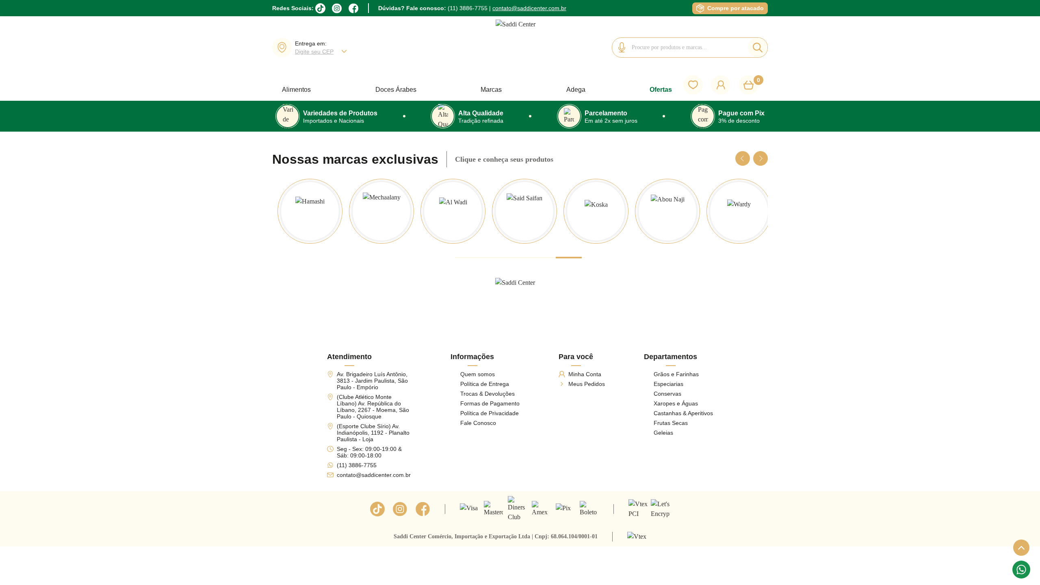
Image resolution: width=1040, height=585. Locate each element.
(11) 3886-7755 (468, 8)
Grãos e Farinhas (676, 374)
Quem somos (477, 374)
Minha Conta (584, 374)
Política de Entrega (484, 384)
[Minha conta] (720, 85)
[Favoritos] (693, 85)
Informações (472, 357)
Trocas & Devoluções (487, 393)
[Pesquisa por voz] (622, 47)
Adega (575, 89)
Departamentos (670, 357)
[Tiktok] (377, 509)
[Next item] (760, 158)
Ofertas (661, 89)
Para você (576, 357)
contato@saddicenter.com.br (529, 8)
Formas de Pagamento (490, 403)
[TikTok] (320, 8)
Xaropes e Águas (676, 403)
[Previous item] (742, 158)
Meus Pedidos (586, 384)
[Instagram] (337, 8)
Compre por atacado (735, 8)
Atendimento (349, 357)
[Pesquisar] (757, 47)
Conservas (667, 393)
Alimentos (296, 89)
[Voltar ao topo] (1021, 548)
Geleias (663, 432)
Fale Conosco (478, 423)
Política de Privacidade (489, 413)
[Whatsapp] (1021, 569)
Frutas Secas (671, 423)
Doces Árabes (395, 89)
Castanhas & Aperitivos (683, 413)
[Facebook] (354, 8)
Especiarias (668, 384)
